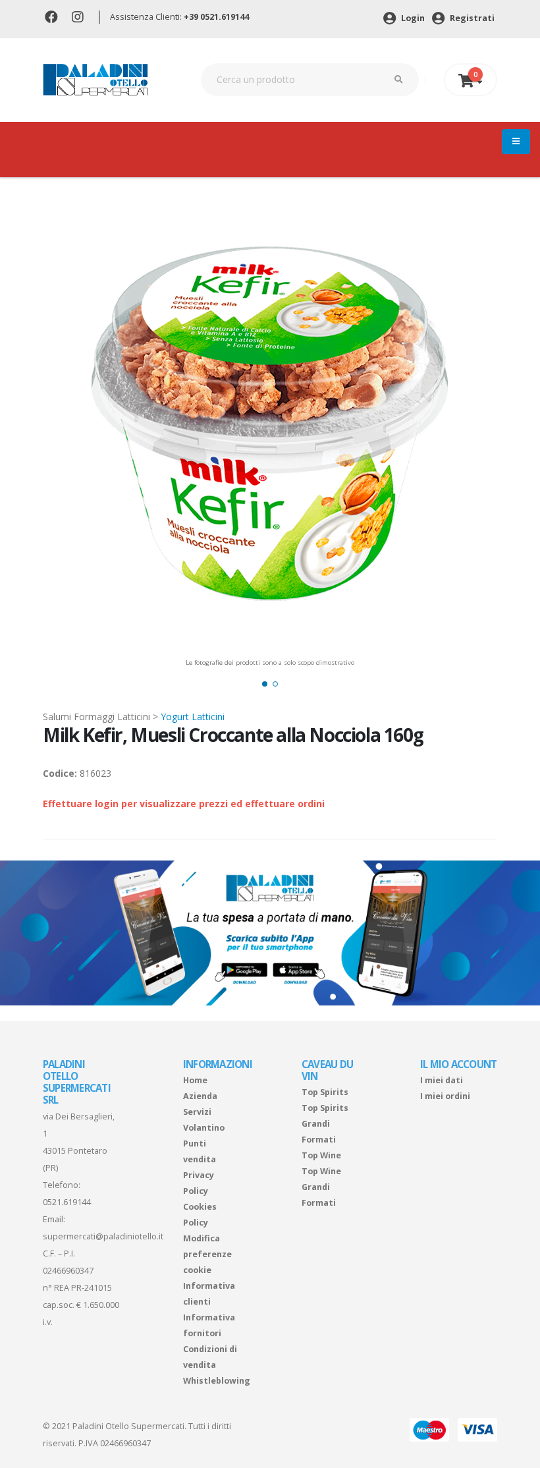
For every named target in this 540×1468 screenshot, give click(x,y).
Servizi (197, 1111)
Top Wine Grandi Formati (321, 1187)
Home (195, 1080)
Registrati (471, 18)
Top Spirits (325, 1092)
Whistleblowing (216, 1380)
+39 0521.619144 (216, 16)
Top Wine (321, 1155)
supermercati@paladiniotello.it (103, 1236)
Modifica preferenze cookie (207, 1254)
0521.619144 (67, 1202)
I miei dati (441, 1080)
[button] (264, 684)
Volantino (204, 1127)
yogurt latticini (193, 716)
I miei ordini (445, 1096)
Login (412, 18)
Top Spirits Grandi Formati (325, 1123)
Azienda (200, 1096)
